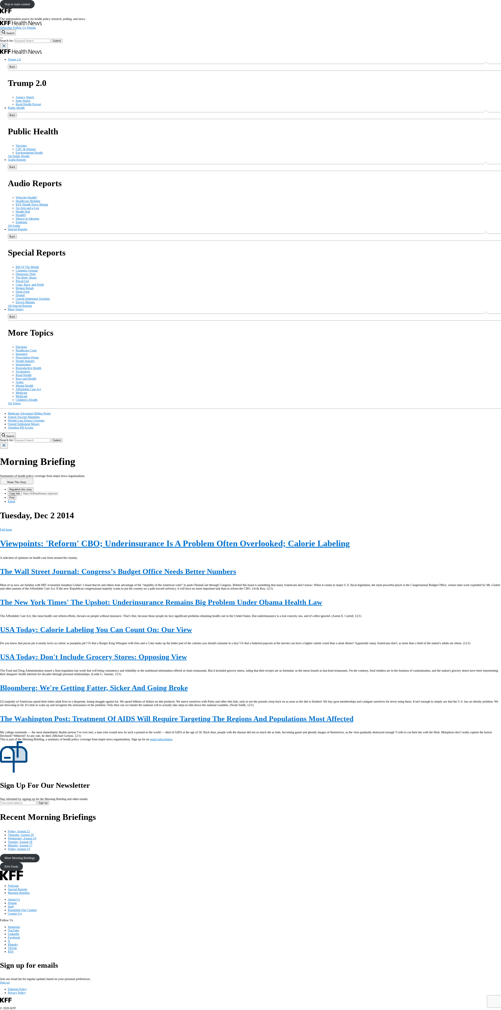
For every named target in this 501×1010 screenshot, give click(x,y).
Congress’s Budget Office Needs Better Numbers (118, 571)
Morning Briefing (19, 892)
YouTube (13, 930)
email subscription (161, 739)
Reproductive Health (28, 368)
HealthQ (21, 215)
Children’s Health (26, 399)
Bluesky (13, 944)
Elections (21, 347)
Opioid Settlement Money (24, 424)
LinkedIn (13, 934)
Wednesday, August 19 (22, 838)
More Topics (15, 309)
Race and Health (26, 378)
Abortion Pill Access (20, 427)
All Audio (14, 225)
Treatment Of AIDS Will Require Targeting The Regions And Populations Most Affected (176, 719)
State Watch (23, 100)
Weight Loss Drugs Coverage (26, 420)
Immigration (23, 364)
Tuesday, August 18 (20, 842)
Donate (31, 27)
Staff (11, 906)
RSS (11, 951)
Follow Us (19, 27)
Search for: (7, 40)
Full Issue (6, 529)
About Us (14, 899)
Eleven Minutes (25, 302)
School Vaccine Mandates (24, 417)
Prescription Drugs (27, 357)
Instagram (14, 927)
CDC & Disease (26, 149)
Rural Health (24, 375)
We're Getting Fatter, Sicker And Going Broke (94, 688)
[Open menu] (1, 38)
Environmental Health (29, 152)
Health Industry (25, 361)
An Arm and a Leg (27, 208)
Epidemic (21, 222)
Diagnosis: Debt (26, 274)
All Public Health (18, 156)
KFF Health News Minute (32, 204)
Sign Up (43, 802)
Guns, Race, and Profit (30, 284)
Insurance (22, 354)
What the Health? (26, 197)
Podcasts (13, 885)
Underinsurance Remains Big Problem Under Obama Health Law (161, 602)
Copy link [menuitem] (14, 493)
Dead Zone (23, 291)
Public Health (16, 107)
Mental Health (24, 385)
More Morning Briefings (20, 858)
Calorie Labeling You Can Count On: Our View (96, 629)
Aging (19, 382)
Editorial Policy (17, 989)
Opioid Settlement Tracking (33, 298)
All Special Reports (20, 305)
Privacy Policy (17, 992)
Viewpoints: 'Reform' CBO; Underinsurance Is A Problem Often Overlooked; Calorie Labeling (175, 543)
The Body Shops (26, 277)
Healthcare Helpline (28, 201)
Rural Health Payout (28, 104)
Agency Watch (25, 97)
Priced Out (22, 281)
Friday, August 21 (19, 831)
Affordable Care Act (28, 389)
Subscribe (6, 27)
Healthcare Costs (26, 350)
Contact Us (15, 913)
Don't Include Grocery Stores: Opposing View (93, 657)
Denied (20, 295)
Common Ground (27, 270)
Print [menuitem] (12, 497)
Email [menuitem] (11, 501)
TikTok (12, 948)
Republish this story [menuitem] (20, 489)
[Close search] (4, 46)
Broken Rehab (25, 288)
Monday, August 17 (20, 845)
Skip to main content (17, 4)
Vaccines (21, 145)
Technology (23, 371)
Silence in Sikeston (27, 218)
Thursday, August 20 (21, 835)
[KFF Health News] (21, 24)
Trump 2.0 (14, 59)
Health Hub (23, 211)
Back (12, 66)
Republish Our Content (22, 910)
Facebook (14, 937)
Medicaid (21, 396)
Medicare (21, 392)
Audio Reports (17, 159)
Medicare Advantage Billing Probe (29, 413)
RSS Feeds (11, 866)
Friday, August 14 (19, 849)
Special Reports (17, 229)
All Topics (14, 403)
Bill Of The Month (27, 267)
